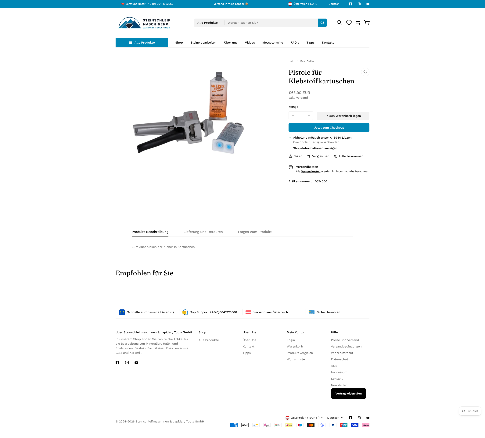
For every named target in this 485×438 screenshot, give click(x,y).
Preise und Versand (345, 340)
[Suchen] (322, 23)
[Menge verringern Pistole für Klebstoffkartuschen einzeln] (293, 116)
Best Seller (307, 61)
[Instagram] (359, 3)
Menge (293, 107)
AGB (334, 366)
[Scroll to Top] (475, 430)
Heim (292, 61)
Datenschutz (340, 359)
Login (291, 340)
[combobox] (260, 23)
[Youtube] (367, 3)
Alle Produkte (209, 340)
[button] (367, 22)
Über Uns (249, 340)
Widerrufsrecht (342, 353)
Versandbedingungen (346, 346)
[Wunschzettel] (349, 22)
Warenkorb (295, 346)
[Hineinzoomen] (276, 67)
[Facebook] (350, 3)
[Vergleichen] (358, 22)
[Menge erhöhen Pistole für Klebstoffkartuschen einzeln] (309, 116)
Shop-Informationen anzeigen (315, 148)
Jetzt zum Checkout (329, 127)
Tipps (247, 353)
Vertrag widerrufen (349, 393)
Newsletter (339, 385)
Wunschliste (296, 359)
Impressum (339, 372)
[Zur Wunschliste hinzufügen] (365, 72)
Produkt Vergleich (300, 353)
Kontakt (248, 346)
